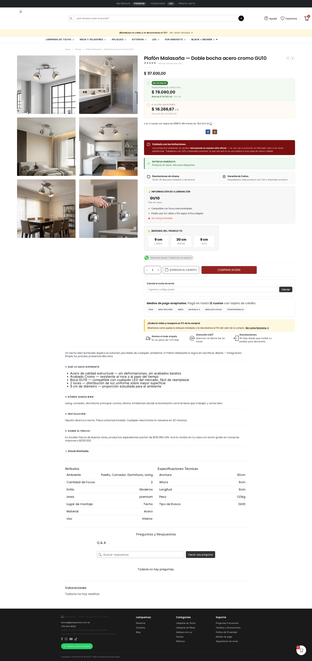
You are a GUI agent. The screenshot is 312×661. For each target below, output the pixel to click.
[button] (72, 110)
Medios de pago (224, 636)
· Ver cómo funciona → (156, 32)
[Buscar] (241, 18)
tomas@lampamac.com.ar (75, 622)
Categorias (183, 617)
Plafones (180, 641)
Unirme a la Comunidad (78, 646)
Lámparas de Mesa (185, 627)
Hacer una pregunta (200, 554)
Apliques (117, 39)
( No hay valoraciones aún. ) (170, 63)
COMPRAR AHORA (229, 269)
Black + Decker (201, 39)
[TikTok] (76, 639)
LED (154, 39)
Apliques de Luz (184, 632)
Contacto (140, 627)
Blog (138, 632)
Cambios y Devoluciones (228, 627)
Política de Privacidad (226, 632)
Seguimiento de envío (227, 641)
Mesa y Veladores (91, 39)
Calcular (286, 289)
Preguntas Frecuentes (227, 623)
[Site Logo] (33, 18)
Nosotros (140, 623)
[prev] (288, 58)
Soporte (221, 617)
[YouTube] (71, 639)
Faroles (179, 636)
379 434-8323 (68, 626)
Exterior (138, 39)
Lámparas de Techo (58, 39)
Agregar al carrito (183, 270)
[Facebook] (208, 131)
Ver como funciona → (257, 327)
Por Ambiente (174, 39)
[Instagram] (214, 131)
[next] (293, 58)
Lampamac (143, 617)
